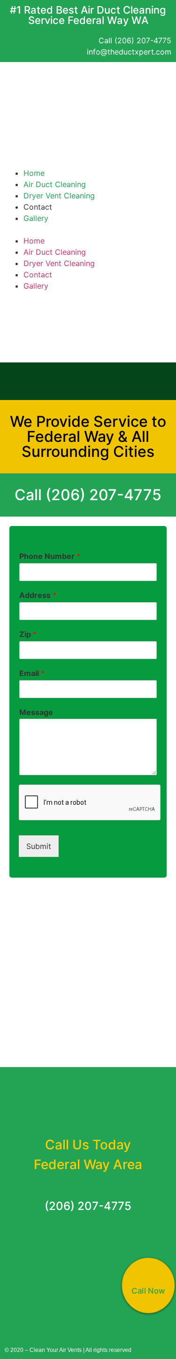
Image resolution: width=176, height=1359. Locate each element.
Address (37, 595)
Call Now (148, 1291)
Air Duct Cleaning (54, 184)
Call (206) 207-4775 (88, 495)
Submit (38, 846)
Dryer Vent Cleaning (59, 195)
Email (32, 673)
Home (34, 173)
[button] (88, 149)
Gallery (35, 218)
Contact (37, 207)
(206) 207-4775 (88, 1206)
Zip (28, 634)
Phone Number (49, 556)
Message (36, 712)
